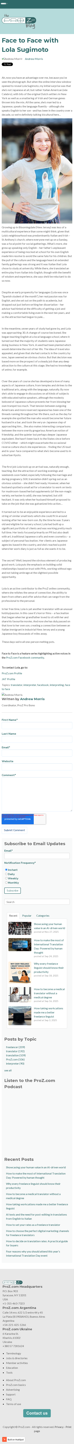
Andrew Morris (34, 58)
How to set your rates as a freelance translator (33, 1224)
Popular (26, 915)
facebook (43, 684)
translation (16, 1055)
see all (8, 1070)
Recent (13, 915)
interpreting (57, 684)
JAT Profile (8, 679)
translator (16, 684)
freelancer (15, 1047)
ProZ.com (15, 1059)
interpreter (29, 684)
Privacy (59, 1426)
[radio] (37, 870)
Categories (42, 915)
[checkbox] (37, 876)
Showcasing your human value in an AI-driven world (36, 1167)
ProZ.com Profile (12, 673)
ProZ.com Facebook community (25, 657)
